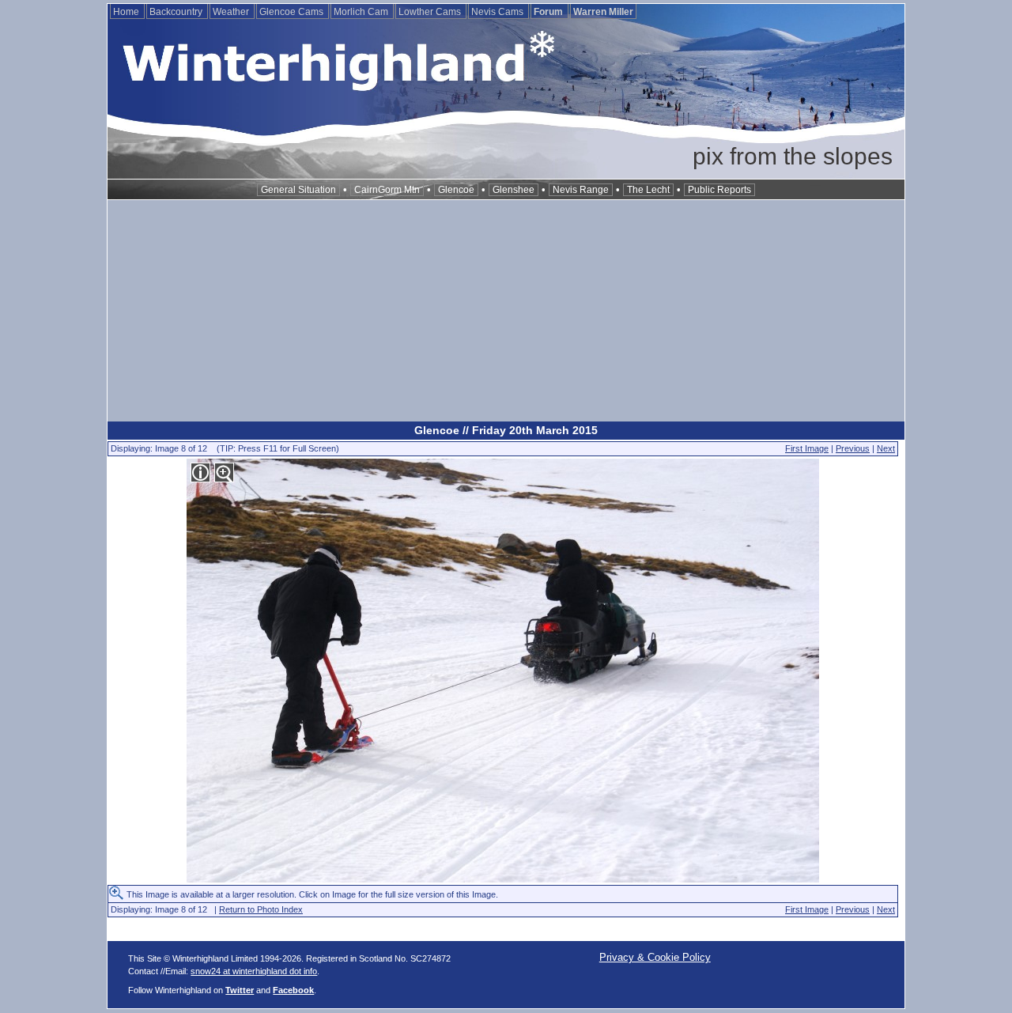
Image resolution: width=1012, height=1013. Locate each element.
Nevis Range (581, 189)
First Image (807, 448)
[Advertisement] (506, 310)
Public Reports (719, 189)
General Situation (298, 189)
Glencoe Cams (292, 11)
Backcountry (177, 11)
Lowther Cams (430, 11)
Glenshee (513, 189)
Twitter (239, 990)
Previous (853, 448)
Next (886, 448)
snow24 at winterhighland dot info (254, 971)
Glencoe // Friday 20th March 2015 (506, 430)
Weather (232, 11)
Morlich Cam (362, 11)
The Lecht (648, 189)
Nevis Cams (498, 11)
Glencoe (456, 189)
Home (127, 11)
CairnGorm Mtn (387, 189)
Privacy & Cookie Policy (655, 957)
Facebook (293, 990)
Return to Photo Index (261, 909)
